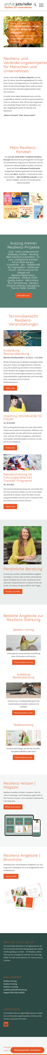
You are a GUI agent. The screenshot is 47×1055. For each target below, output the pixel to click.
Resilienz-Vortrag (10, 981)
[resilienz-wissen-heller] (23, 825)
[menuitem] (33, 5)
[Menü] (39, 5)
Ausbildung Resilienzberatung (15, 989)
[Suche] (33, 5)
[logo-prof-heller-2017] (20, 5)
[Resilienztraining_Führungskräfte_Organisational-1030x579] (23, 462)
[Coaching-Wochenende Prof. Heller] (23, 403)
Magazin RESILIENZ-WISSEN (14, 992)
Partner (6, 1050)
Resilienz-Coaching (11, 987)
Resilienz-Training (10, 984)
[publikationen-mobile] (23, 205)
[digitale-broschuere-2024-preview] (23, 897)
